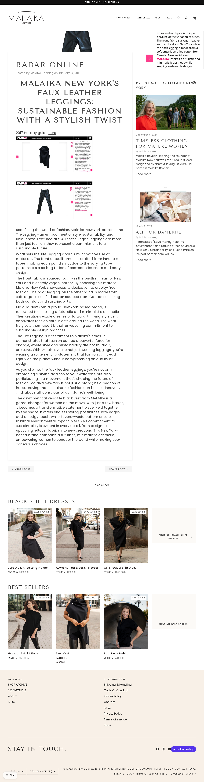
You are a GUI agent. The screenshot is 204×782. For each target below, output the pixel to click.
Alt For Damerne (158, 232)
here (52, 132)
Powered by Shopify (182, 773)
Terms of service (115, 719)
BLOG (11, 702)
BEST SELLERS (28, 587)
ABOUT (12, 696)
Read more (143, 174)
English (16, 771)
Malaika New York (78, 768)
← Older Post (21, 469)
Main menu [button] (15, 679)
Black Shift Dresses (41, 501)
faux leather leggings (67, 369)
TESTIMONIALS (17, 690)
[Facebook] (157, 749)
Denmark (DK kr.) (41, 771)
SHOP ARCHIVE (17, 685)
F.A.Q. (107, 708)
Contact (109, 702)
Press (107, 725)
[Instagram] (163, 749)
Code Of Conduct (116, 690)
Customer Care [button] (114, 679)
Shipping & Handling (118, 685)
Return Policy (113, 696)
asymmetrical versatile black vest (52, 398)
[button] (123, 18)
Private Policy (113, 714)
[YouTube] (169, 749)
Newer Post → (118, 469)
